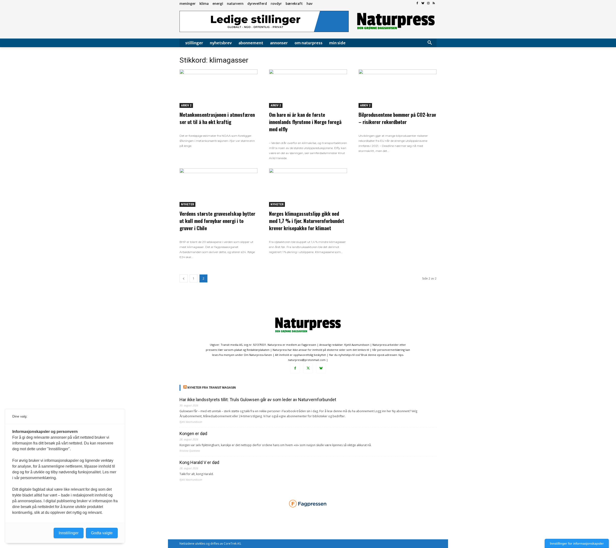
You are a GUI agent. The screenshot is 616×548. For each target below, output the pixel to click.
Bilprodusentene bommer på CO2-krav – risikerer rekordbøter (397, 118)
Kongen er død (193, 433)
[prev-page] (184, 278)
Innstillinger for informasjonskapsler (577, 543)
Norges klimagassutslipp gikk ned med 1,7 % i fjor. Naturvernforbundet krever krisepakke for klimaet (306, 221)
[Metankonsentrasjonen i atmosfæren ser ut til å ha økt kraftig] (218, 88)
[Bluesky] (423, 3)
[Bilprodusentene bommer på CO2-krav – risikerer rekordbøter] (397, 88)
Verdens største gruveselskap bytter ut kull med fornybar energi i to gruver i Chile (217, 221)
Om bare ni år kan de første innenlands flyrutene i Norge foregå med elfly (305, 122)
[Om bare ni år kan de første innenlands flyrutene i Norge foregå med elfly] (308, 88)
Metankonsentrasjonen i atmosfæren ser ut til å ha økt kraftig (217, 118)
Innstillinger (68, 533)
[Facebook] (417, 3)
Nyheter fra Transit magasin (211, 387)
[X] (308, 368)
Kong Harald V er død (199, 462)
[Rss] (433, 3)
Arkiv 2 (186, 105)
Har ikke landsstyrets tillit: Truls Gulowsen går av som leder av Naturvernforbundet (258, 399)
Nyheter (187, 204)
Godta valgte (102, 533)
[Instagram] (428, 3)
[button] (429, 43)
